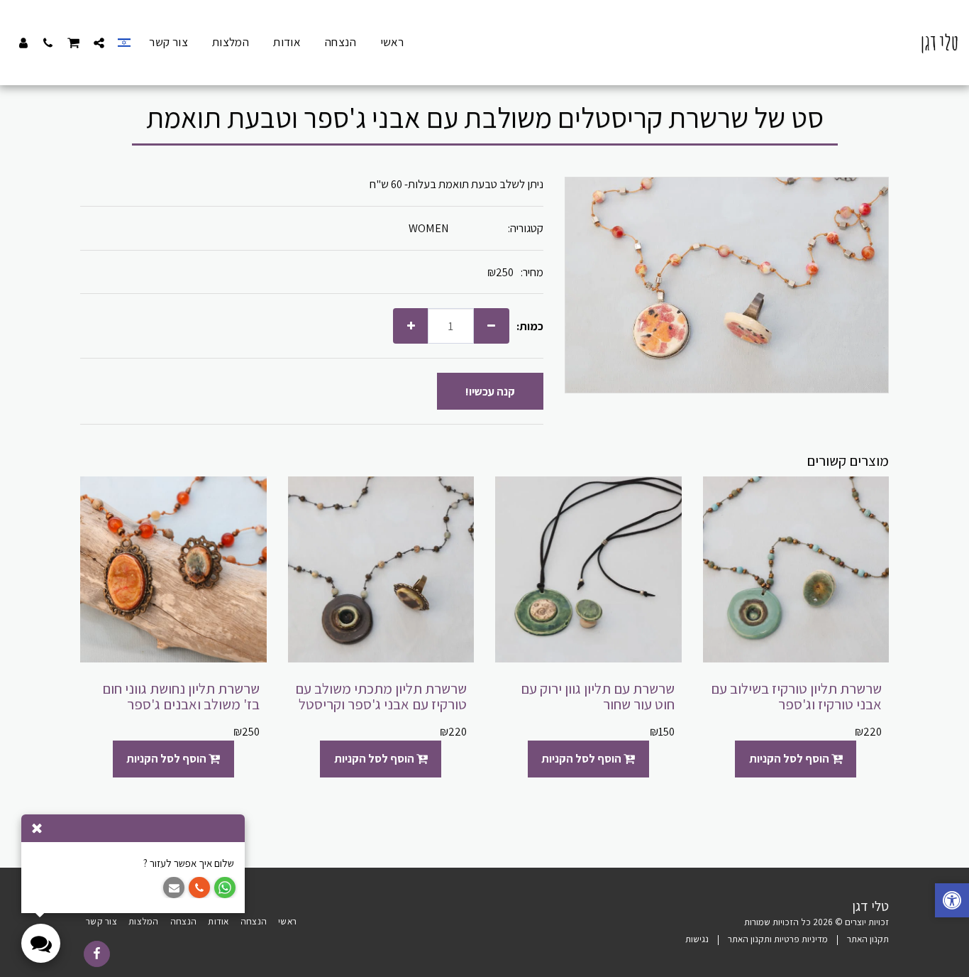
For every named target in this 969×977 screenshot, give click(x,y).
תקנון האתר (868, 939)
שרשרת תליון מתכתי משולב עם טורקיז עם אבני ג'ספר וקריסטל (381, 696)
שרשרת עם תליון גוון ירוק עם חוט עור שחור (598, 696)
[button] (99, 42)
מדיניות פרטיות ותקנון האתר (778, 939)
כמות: (529, 326)
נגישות (697, 939)
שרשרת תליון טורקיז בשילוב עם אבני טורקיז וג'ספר (796, 696)
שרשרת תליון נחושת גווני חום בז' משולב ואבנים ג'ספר (181, 696)
